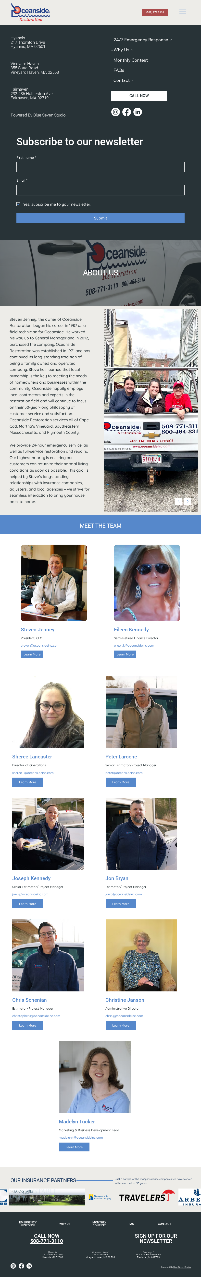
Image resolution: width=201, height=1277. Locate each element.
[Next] (187, 501)
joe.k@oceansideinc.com (30, 894)
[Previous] (178, 501)
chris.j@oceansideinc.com (124, 1016)
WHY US (64, 1224)
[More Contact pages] (132, 80)
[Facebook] (126, 112)
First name (26, 157)
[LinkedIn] (137, 112)
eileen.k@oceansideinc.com (134, 645)
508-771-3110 (46, 1241)
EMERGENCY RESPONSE (28, 1224)
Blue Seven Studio (49, 115)
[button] (32, 654)
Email (21, 180)
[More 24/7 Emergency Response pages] (171, 40)
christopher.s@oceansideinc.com (36, 1016)
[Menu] (183, 12)
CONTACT (164, 1224)
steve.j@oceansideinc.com (40, 645)
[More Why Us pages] (132, 50)
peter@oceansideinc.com (124, 773)
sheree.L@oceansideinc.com (33, 773)
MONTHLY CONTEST (99, 1224)
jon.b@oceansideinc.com (123, 894)
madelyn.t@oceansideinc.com (81, 1137)
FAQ (131, 1224)
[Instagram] (115, 112)
